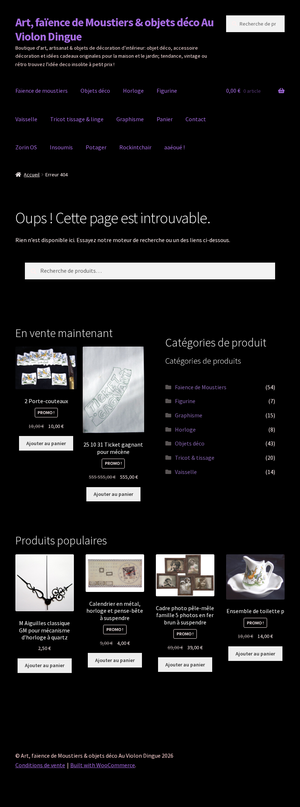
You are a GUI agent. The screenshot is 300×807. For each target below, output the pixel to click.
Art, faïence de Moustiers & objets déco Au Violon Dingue (114, 29)
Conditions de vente (40, 765)
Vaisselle (26, 119)
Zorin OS (26, 147)
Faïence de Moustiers (200, 387)
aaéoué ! (174, 147)
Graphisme (130, 119)
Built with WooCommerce (102, 765)
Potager (96, 147)
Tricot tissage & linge (77, 119)
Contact (195, 119)
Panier (165, 119)
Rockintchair (135, 147)
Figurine (167, 90)
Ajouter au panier (46, 443)
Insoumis (61, 147)
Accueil (32, 174)
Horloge (133, 90)
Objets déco (95, 90)
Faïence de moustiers (41, 90)
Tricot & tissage (194, 457)
